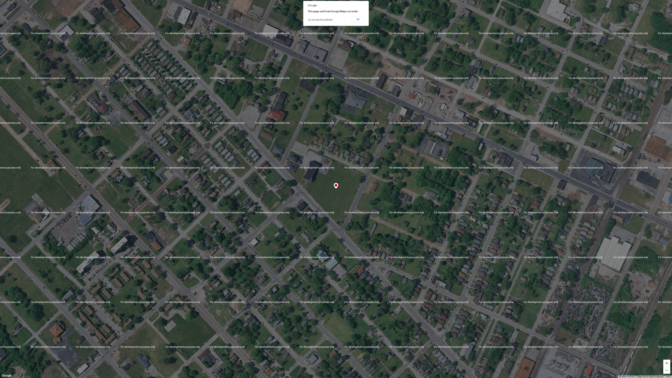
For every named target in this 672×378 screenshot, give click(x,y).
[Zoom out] (666, 370)
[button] (336, 186)
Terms (668, 377)
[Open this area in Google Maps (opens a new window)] (6, 375)
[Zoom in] (666, 363)
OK (357, 19)
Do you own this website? (320, 19)
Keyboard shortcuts (627, 377)
